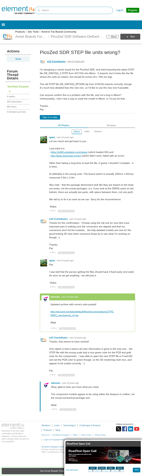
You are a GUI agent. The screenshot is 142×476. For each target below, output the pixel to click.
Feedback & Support (61, 435)
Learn (57, 425)
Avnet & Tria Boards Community (58, 31)
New (132, 36)
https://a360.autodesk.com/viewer (69, 152)
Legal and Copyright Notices (54, 440)
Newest (97, 131)
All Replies (63, 125)
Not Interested (72, 470)
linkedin (130, 428)
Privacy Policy (100, 435)
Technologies (69, 425)
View (137, 470)
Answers (111, 125)
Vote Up (50, 211)
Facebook (124, 428)
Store (57, 430)
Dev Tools (33, 31)
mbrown (55, 296)
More (114, 36)
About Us (45, 435)
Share (18, 59)
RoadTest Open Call (78, 443)
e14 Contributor (56, 61)
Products (20, 31)
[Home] (18, 10)
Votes (87, 131)
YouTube (136, 428)
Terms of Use (86, 435)
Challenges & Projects (89, 425)
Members (46, 425)
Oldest (77, 131)
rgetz (52, 137)
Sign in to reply (49, 117)
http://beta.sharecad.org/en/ (66, 155)
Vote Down (54, 211)
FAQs (75, 435)
